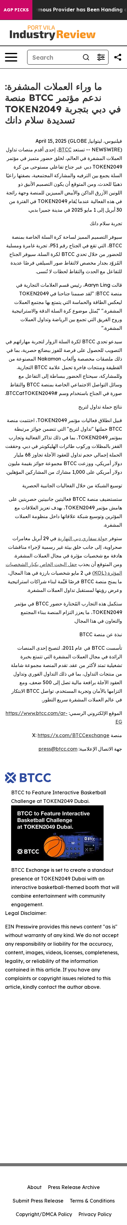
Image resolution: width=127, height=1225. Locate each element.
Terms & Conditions (92, 1201)
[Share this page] (117, 57)
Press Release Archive (74, 1187)
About (34, 1187)
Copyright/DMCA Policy (44, 1214)
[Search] (86, 57)
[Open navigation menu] (11, 57)
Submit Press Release (38, 1201)
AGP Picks (16, 10)
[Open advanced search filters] (100, 57)
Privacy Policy (95, 1214)
